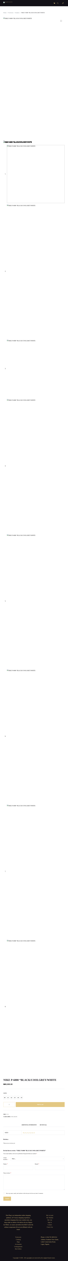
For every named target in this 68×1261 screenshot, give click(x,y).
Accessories (18, 1244)
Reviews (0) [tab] (43, 1125)
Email (37, 1164)
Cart (51, 1220)
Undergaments (18, 1246)
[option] (4, 1098)
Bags (18, 1242)
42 (28, 1132)
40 (23, 1132)
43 (30, 1132)
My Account (49, 1215)
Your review (7, 1173)
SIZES (5, 1093)
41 (25, 1132)
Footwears (18, 1237)
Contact (50, 1224)
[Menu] (63, 3)
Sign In (50, 1222)
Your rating (5, 1158)
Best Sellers (18, 1249)
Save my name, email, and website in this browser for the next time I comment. (24, 1193)
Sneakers (14, 1116)
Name (5, 1164)
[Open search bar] (58, 3)
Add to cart (40, 1104)
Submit (7, 1198)
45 (34, 1132)
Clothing (18, 1239)
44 (32, 1132)
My (48, 1220)
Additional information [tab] (29, 1125)
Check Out (50, 1227)
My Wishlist (49, 1217)
